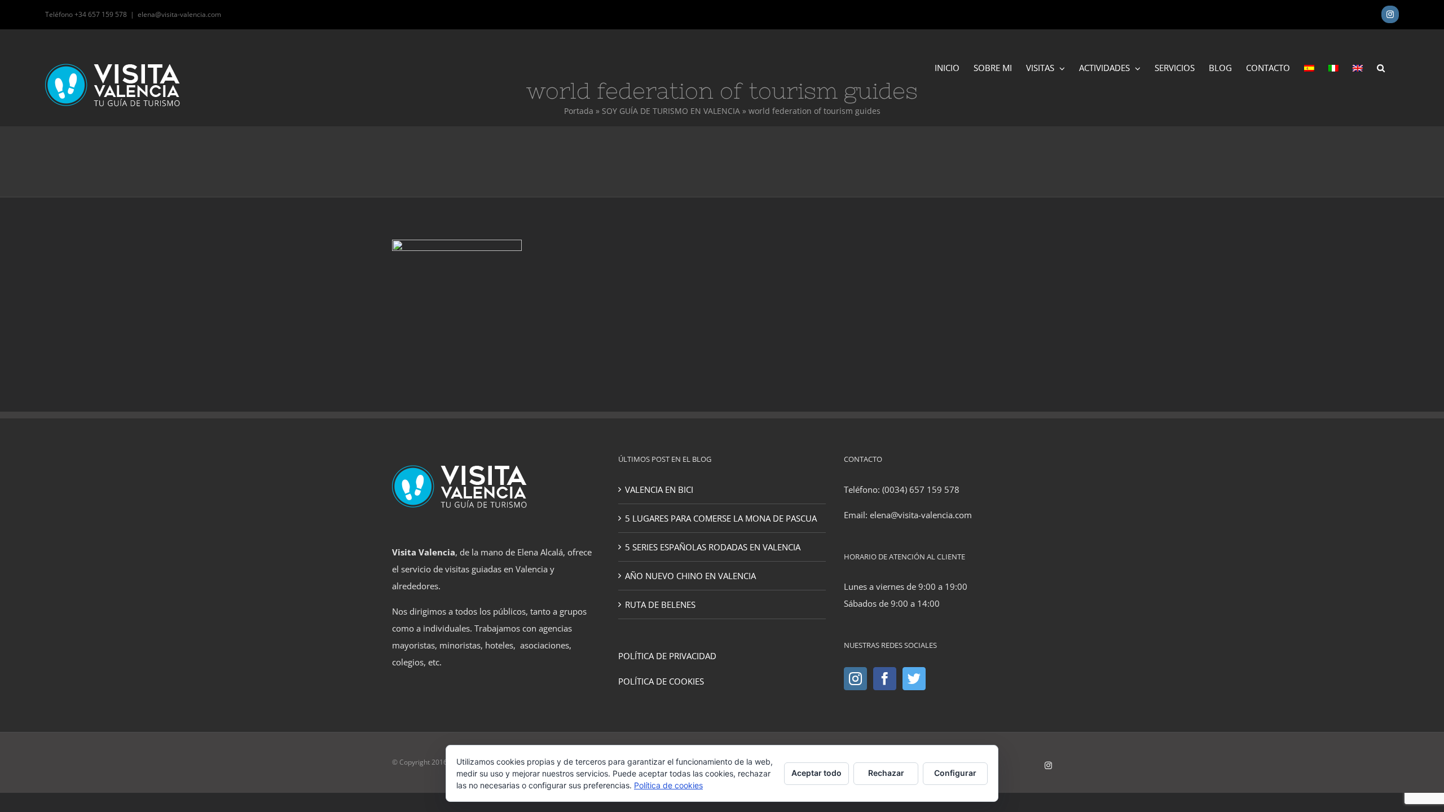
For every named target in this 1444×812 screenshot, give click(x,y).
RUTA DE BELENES (660, 604)
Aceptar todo (816, 773)
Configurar (955, 773)
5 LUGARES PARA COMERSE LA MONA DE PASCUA (721, 518)
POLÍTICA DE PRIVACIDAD (667, 655)
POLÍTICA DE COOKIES (661, 681)
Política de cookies (668, 785)
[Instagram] (855, 678)
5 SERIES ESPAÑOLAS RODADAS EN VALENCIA (712, 547)
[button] (1381, 67)
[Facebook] (884, 678)
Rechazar (886, 773)
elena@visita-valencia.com (179, 14)
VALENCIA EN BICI (659, 489)
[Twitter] (914, 678)
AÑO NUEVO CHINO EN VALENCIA (690, 575)
